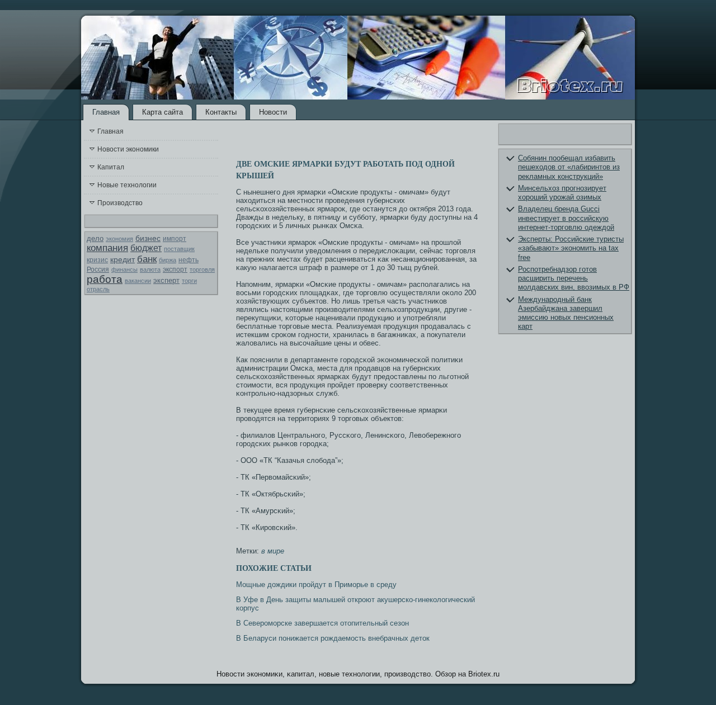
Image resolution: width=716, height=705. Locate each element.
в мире (272, 551)
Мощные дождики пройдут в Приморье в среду (316, 584)
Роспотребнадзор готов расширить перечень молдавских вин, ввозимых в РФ (573, 278)
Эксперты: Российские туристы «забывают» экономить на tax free (571, 248)
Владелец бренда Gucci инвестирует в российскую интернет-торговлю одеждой (566, 218)
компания (107, 248)
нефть (188, 260)
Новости (273, 112)
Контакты (221, 112)
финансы (124, 269)
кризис (97, 260)
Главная (106, 112)
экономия (119, 238)
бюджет (146, 248)
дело (95, 238)
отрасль (98, 289)
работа (105, 279)
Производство (120, 203)
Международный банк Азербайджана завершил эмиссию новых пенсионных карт (566, 313)
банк (147, 259)
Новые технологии (127, 185)
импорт (174, 238)
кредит (122, 259)
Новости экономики (128, 149)
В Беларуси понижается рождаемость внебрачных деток (333, 638)
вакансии (138, 280)
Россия (98, 269)
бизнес (148, 238)
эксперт (166, 280)
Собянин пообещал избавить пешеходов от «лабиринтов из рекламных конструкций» (569, 167)
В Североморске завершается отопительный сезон (322, 623)
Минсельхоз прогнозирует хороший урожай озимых (562, 192)
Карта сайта (162, 112)
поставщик (179, 248)
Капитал (110, 167)
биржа (167, 260)
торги (189, 280)
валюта (150, 269)
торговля (202, 269)
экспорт (175, 269)
